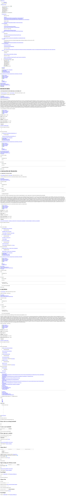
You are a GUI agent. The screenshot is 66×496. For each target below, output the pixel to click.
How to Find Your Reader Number (12, 484)
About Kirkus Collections (13, 54)
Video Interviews (6, 63)
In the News (31, 376)
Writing (5, 46)
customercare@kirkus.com (13, 494)
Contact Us (3, 391)
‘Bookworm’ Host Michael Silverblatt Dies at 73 (9, 136)
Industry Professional (5, 452)
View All (5, 17)
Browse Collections (7, 54)
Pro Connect (4, 11)
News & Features (6, 62)
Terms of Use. (15, 454)
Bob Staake (13, 358)
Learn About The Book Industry (39, 381)
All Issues (13, 42)
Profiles (5, 30)
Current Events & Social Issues (8, 19)
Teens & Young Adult (23, 19)
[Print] (3, 78)
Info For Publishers (17, 384)
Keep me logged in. (3, 456)
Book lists (8, 22)
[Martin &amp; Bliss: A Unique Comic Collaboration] (10, 248)
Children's (27, 19)
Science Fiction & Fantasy (7, 18)
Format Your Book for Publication (25, 49)
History (22, 18)
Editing (7, 46)
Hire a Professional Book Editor (6, 381)
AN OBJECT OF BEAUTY (6, 237)
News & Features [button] (4, 23)
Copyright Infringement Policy (6, 387)
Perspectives (8, 30)
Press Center (12, 384)
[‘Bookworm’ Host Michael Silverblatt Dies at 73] (9, 133)
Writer (3, 451)
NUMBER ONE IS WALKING (6, 231)
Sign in (2, 454)
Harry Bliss (10, 175)
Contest (8, 384)
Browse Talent (11, 57)
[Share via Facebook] (5, 206)
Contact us (3, 385)
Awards (11, 30)
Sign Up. (9, 490)
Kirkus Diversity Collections (6, 382)
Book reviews (4, 7)
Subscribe (21, 42)
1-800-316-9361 (5, 494)
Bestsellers (5, 22)
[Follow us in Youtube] (2, 401)
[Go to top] (2, 403)
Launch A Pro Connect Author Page (50, 49)
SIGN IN (5, 2)
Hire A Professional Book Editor (8, 49)
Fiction (3, 374)
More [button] (3, 50)
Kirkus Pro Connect (13, 382)
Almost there (2, 437)
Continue (10, 428)
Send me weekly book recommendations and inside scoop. (8, 455)
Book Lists (6, 376)
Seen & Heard (14, 30)
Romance (18, 27)
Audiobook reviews (5, 8)
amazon (1, 84)
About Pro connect (16, 57)
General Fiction (6, 26)
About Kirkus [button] (4, 383)
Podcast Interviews (6, 64)
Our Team (5, 384)
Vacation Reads (20, 22)
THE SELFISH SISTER (5, 357)
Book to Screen (22, 376)
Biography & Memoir (17, 18)
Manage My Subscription (12, 379)
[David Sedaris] (4, 367)
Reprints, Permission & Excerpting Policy (5, 389)
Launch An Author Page (22, 57)
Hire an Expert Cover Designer (34, 49)
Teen (12, 26)
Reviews (3, 148)
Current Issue (6, 42)
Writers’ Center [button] (4, 380)
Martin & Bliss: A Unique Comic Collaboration (9, 251)
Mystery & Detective (13, 374)
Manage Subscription (17, 42)
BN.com (9, 84)
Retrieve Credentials (11, 489)
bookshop (4, 267)
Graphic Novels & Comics (16, 19)
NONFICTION (4, 81)
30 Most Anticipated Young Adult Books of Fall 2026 (14, 73)
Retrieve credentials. (9, 443)
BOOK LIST (5, 73)
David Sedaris (3, 291)
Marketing (12, 46)
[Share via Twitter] (5, 111)
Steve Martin (3, 175)
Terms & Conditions (5, 386)
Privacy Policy (4, 392)
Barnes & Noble (5, 84)
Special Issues (10, 42)
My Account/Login (18, 382)
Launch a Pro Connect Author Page (30, 381)
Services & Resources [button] (5, 43)
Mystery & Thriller (14, 27)
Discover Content (6, 57)
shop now (1, 179)
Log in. (9, 439)
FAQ (10, 384)
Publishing (9, 46)
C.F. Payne (13, 245)
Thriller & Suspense (7, 374)
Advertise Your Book (42, 49)
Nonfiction (12, 18)
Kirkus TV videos (27, 376)
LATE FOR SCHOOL (5, 243)
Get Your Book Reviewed (17, 49)
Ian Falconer (13, 364)
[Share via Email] (4, 77)
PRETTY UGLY (4, 363)
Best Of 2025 (16, 22)
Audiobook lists (12, 22)
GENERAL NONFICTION (4, 125)
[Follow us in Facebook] (2, 399)
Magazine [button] (3, 38)
